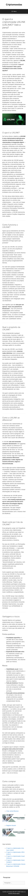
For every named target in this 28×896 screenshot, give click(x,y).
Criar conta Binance (12, 811)
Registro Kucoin (11, 825)
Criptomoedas (14, 4)
